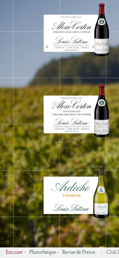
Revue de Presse (78, 253)
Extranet (14, 253)
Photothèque (42, 253)
